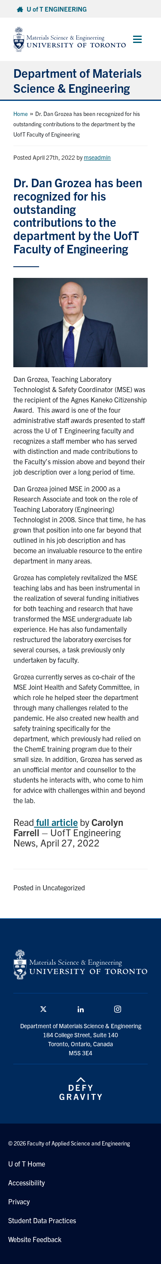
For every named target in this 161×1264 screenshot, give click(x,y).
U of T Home (26, 1163)
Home (20, 113)
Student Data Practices (42, 1220)
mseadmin (97, 157)
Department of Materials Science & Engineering (77, 80)
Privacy (19, 1201)
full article (56, 822)
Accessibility (26, 1182)
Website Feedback (34, 1239)
